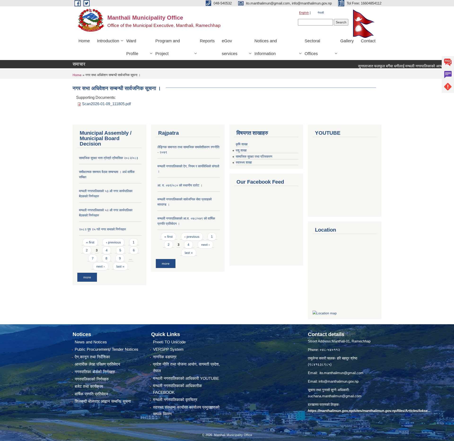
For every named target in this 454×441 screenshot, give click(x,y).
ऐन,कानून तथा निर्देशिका (92, 357)
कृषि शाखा (242, 144)
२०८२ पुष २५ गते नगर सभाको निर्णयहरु (102, 229)
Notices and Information (265, 47)
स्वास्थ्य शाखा (244, 162)
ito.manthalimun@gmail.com (341, 373)
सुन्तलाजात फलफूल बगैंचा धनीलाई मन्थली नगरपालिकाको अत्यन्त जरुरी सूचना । (400, 66)
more (87, 277)
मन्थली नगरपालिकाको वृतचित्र (175, 400)
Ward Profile (132, 47)
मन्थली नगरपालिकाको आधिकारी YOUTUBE (186, 378)
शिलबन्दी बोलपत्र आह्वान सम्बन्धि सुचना (103, 401)
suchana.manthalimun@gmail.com (335, 396)
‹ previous (113, 242)
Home (84, 41)
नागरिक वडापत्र (164, 357)
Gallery (347, 41)
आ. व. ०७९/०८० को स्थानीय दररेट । (179, 185)
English (304, 12)
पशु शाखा (241, 150)
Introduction (108, 41)
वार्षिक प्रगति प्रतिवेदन (91, 394)
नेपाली (321, 12)
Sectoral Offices (312, 47)
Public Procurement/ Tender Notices (106, 349)
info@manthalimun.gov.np (338, 381)
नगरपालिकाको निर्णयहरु (92, 379)
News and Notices (91, 342)
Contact (368, 41)
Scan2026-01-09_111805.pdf (106, 104)
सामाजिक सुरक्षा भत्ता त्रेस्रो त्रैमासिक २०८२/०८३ (108, 158)
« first (90, 242)
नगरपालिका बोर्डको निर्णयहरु (95, 372)
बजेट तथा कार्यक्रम (89, 386)
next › (100, 266)
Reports (207, 41)
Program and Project (167, 47)
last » (120, 266)
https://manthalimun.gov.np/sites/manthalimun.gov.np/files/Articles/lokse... (369, 411)
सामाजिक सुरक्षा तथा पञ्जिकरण (254, 156)
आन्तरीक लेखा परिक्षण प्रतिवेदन (97, 364)
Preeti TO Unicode (169, 342)
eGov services (229, 47)
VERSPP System (168, 349)
